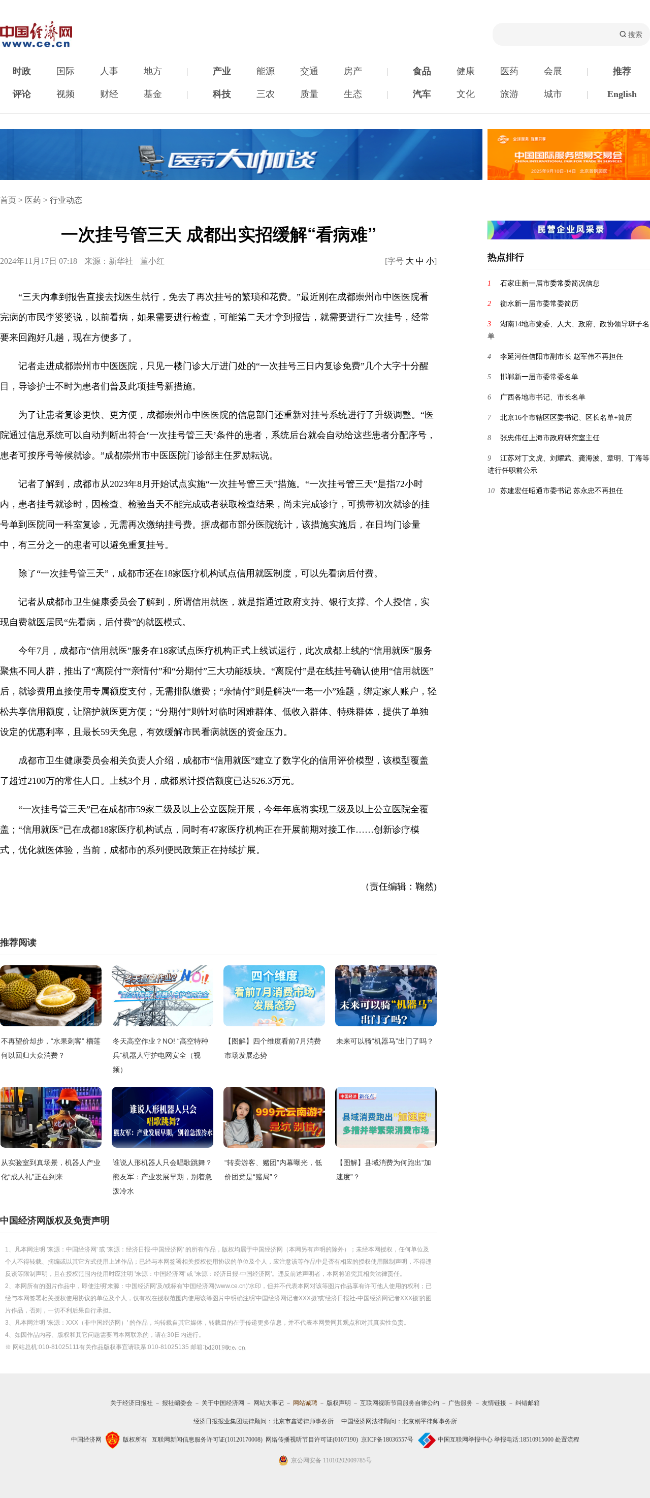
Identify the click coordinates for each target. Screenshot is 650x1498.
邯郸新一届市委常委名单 (539, 377)
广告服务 (460, 1403)
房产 (353, 71)
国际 (65, 71)
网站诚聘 (305, 1403)
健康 (466, 71)
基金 (153, 94)
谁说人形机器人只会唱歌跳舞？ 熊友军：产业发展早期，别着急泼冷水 (162, 1176)
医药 (509, 71)
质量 (309, 94)
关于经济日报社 (131, 1403)
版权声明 (339, 1403)
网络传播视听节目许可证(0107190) (312, 1439)
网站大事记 (268, 1403)
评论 (22, 94)
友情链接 (494, 1403)
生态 (353, 94)
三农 (265, 94)
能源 (265, 71)
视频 (65, 94)
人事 (109, 71)
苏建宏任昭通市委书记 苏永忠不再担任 (561, 491)
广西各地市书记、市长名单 (543, 397)
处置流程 (567, 1439)
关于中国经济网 (223, 1403)
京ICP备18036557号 (387, 1439)
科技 (222, 94)
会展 (553, 71)
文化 (466, 94)
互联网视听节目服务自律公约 (399, 1403)
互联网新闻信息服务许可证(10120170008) (207, 1439)
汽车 (422, 94)
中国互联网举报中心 (465, 1439)
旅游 (509, 94)
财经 (109, 94)
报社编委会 (177, 1403)
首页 (8, 200)
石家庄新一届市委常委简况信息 (550, 283)
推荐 (622, 71)
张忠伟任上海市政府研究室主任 (550, 438)
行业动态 (66, 200)
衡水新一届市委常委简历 (539, 304)
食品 (422, 71)
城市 (553, 94)
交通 (309, 71)
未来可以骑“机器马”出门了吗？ (385, 1041)
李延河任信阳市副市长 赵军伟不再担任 (561, 356)
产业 (222, 71)
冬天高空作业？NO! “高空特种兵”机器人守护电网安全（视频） (160, 1055)
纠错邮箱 (527, 1403)
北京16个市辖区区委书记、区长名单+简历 (566, 417)
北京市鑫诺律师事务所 (303, 1421)
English (622, 94)
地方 (153, 71)
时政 (22, 71)
